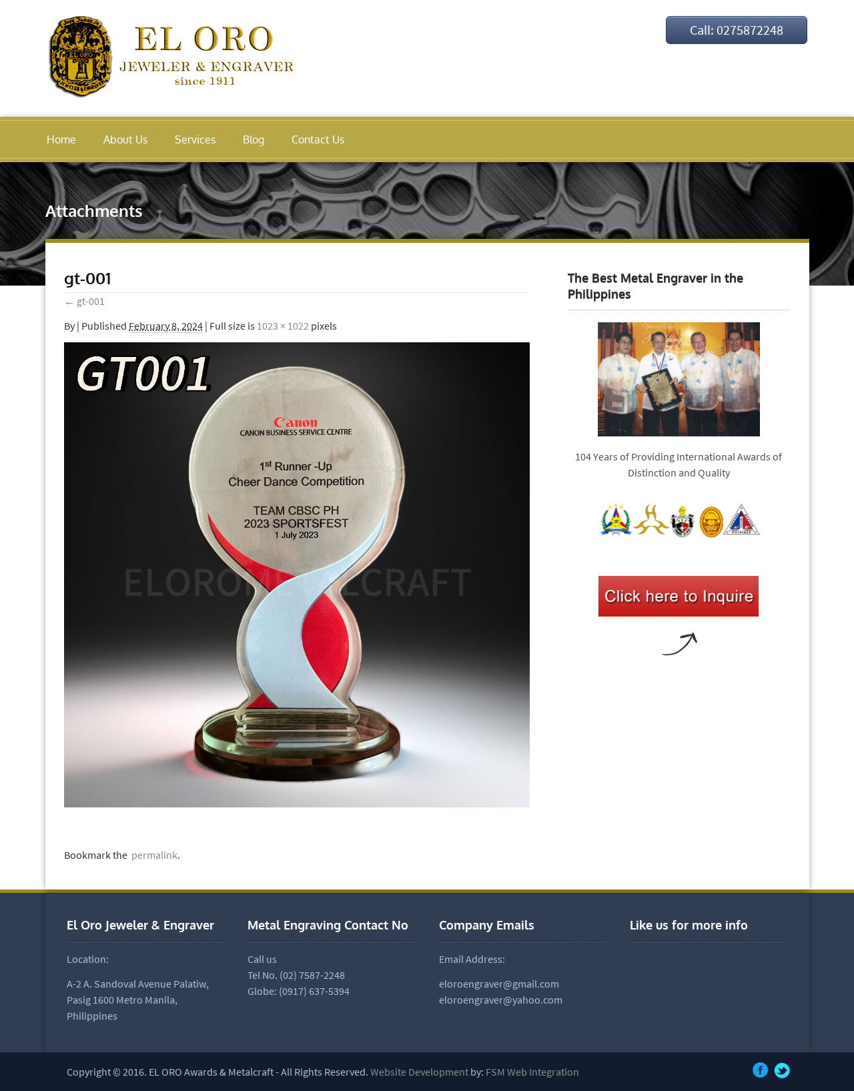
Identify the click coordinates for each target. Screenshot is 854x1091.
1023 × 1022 (283, 325)
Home (61, 139)
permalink (152, 854)
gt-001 (84, 301)
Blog (253, 139)
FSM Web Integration (531, 1071)
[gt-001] (297, 803)
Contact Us (318, 139)
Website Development (419, 1071)
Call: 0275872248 (736, 29)
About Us (125, 139)
